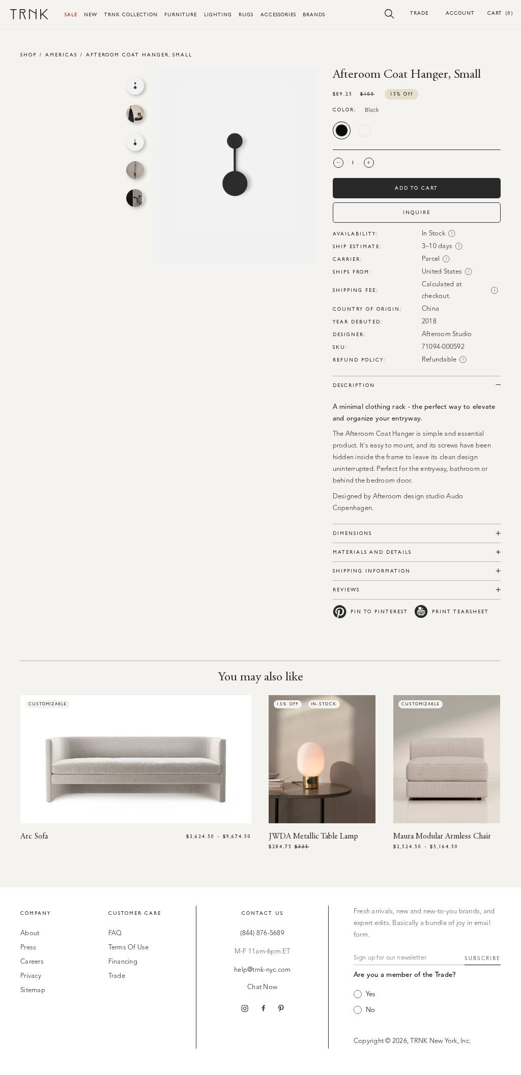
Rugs (246, 14)
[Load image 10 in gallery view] (135, 198)
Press (28, 947)
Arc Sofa (34, 836)
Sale (71, 14)
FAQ (115, 933)
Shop (28, 54)
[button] (389, 13)
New (90, 14)
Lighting (218, 14)
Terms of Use (128, 947)
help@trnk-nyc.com (262, 970)
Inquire (416, 212)
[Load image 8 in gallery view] (135, 142)
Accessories (278, 14)
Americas (61, 54)
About (29, 933)
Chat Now (262, 987)
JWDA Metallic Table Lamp (313, 836)
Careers (32, 962)
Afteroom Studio (447, 334)
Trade (419, 13)
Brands (314, 14)
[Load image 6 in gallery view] (135, 86)
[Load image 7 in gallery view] (135, 114)
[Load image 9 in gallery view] (135, 170)
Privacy (30, 976)
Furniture (180, 14)
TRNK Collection (131, 14)
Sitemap (32, 990)
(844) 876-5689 (262, 933)
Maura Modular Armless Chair (442, 836)
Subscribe (483, 958)
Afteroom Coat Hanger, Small (139, 54)
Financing (122, 962)
